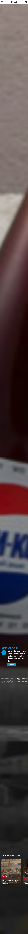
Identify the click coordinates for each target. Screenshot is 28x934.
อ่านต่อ (12, 664)
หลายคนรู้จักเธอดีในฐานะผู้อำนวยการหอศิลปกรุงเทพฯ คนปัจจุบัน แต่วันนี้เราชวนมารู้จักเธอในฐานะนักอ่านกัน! (7, 680)
